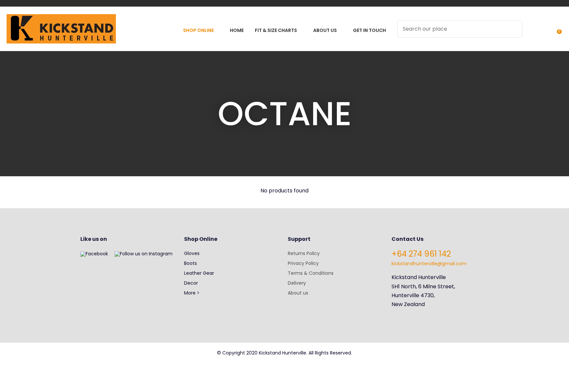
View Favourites (543, 33)
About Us (325, 30)
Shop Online (198, 30)
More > (192, 293)
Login (531, 33)
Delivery (297, 283)
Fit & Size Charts (276, 30)
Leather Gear (199, 273)
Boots (190, 263)
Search (514, 29)
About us (298, 293)
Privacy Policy (303, 263)
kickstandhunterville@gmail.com (429, 263)
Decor (191, 283)
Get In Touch (369, 30)
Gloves (192, 253)
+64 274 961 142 (421, 253)
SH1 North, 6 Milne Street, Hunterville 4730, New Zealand (423, 295)
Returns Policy (304, 253)
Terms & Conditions (311, 273)
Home (237, 30)
